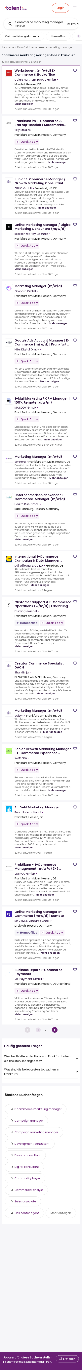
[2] (55, 1030)
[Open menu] (74, 8)
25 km (71, 24)
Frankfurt (22, 47)
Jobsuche (8, 47)
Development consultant (32, 1144)
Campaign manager (29, 1121)
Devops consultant (28, 1155)
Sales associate (25, 1201)
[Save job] (75, 70)
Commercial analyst (29, 1190)
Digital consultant (27, 1167)
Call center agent (27, 1213)
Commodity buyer (27, 1178)
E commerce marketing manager (38, 1109)
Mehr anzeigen (24, 103)
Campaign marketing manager (36, 1132)
